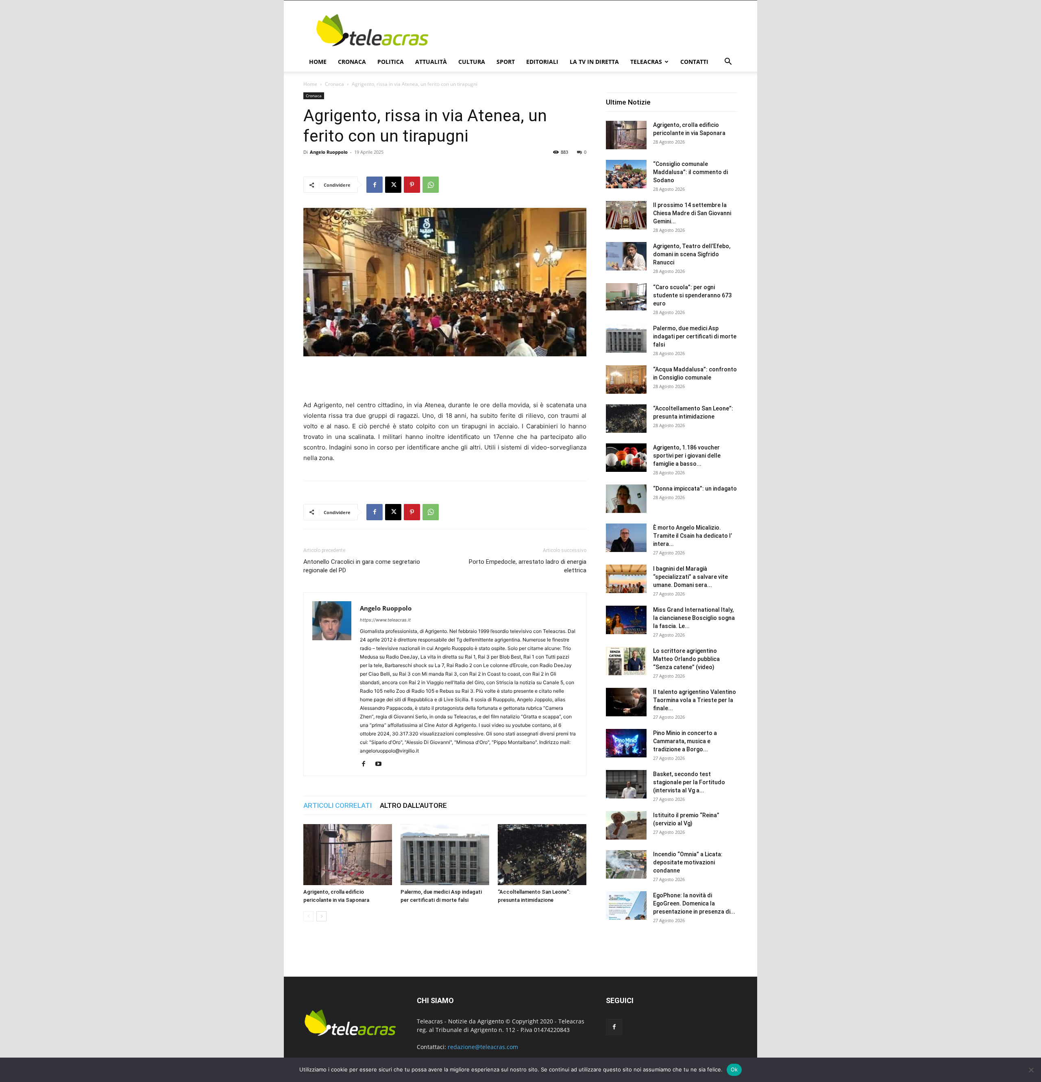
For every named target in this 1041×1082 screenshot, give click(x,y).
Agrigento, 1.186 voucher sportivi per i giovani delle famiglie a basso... (687, 455)
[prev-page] (308, 916)
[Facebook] (374, 185)
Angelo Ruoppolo (329, 152)
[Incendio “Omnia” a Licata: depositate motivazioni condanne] (626, 864)
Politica (390, 61)
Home (318, 61)
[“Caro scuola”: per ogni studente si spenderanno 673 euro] (626, 296)
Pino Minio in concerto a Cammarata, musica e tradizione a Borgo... (685, 741)
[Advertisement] (589, 30)
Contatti (694, 61)
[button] (728, 62)
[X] (393, 185)
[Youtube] (381, 764)
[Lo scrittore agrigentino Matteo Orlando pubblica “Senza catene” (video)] (626, 661)
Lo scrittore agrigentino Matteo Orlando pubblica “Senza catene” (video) (686, 659)
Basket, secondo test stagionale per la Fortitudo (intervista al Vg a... (689, 782)
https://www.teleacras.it (385, 620)
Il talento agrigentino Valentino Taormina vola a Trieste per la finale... (694, 700)
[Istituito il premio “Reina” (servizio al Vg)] (626, 825)
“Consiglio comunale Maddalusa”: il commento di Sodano (690, 172)
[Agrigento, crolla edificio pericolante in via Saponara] (347, 854)
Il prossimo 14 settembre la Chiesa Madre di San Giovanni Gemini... (692, 213)
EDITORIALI (542, 61)
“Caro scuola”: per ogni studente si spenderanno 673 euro (692, 295)
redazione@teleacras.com (483, 1047)
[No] (1031, 1070)
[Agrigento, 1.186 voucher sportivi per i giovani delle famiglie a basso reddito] (626, 457)
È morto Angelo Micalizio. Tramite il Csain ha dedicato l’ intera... (692, 535)
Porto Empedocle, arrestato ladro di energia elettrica (527, 566)
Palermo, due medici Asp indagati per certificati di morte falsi (694, 336)
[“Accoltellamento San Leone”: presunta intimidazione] (542, 854)
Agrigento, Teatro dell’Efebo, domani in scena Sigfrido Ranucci (691, 254)
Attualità (431, 61)
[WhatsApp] (430, 185)
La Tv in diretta (594, 61)
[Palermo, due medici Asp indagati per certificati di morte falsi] (445, 854)
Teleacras (646, 61)
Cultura (471, 61)
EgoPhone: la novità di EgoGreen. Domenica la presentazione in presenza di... (694, 903)
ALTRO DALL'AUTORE (413, 805)
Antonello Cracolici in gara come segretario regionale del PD (361, 566)
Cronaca (352, 61)
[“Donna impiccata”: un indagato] (626, 498)
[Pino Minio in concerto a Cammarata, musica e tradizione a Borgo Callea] (626, 743)
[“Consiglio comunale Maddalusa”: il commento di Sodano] (626, 174)
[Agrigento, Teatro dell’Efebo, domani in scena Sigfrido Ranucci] (626, 256)
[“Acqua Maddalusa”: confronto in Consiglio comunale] (626, 379)
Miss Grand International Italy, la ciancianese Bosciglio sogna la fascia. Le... (694, 617)
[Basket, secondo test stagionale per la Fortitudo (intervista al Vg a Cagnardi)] (626, 784)
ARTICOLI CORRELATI (337, 805)
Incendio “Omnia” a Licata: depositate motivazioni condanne (688, 862)
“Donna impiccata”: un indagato (695, 488)
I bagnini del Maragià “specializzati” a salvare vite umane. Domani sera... (690, 576)
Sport (506, 61)
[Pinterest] (412, 185)
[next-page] (321, 916)
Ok (734, 1069)
